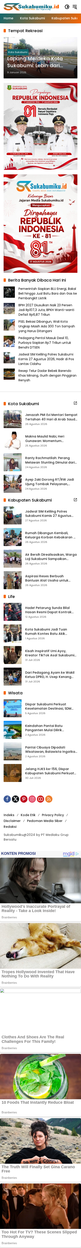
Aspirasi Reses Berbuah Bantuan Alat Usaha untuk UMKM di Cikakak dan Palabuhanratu (46, 578)
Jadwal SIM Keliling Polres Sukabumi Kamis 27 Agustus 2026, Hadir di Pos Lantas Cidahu (46, 359)
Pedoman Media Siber (45, 821)
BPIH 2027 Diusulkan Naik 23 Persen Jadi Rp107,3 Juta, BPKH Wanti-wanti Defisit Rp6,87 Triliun (46, 310)
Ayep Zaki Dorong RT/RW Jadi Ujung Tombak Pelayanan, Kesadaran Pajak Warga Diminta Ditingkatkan (49, 481)
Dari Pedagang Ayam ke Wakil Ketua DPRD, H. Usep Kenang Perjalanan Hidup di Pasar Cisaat (49, 675)
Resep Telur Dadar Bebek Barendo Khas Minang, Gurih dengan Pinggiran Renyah (47, 375)
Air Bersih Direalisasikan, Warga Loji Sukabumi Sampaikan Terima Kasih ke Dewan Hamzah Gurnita (51, 557)
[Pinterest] (23, 799)
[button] (67, 6)
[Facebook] (7, 799)
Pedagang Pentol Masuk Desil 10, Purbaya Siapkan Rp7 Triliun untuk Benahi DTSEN (44, 343)
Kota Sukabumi (17, 52)
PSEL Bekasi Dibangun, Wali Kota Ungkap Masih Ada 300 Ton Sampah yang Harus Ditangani (46, 326)
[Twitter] (15, 799)
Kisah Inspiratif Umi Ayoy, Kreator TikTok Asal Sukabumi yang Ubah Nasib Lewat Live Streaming (49, 653)
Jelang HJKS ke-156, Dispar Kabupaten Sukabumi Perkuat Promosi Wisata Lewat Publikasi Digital (50, 771)
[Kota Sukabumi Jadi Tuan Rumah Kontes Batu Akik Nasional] (13, 633)
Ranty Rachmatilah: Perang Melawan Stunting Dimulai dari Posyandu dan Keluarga (50, 460)
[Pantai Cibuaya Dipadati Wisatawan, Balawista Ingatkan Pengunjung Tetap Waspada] (13, 751)
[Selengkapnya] (75, 403)
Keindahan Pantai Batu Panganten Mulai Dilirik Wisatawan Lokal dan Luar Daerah (46, 728)
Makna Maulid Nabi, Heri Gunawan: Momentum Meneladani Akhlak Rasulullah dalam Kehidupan (49, 438)
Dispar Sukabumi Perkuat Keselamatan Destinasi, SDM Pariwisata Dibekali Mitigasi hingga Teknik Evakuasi (48, 706)
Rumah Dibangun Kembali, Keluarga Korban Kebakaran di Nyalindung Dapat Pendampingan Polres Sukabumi (50, 535)
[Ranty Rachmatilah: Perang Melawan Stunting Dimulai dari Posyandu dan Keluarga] (13, 462)
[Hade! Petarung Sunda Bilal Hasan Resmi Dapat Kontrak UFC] (13, 612)
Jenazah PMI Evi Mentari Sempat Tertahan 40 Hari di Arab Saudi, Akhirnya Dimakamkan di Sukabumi (51, 417)
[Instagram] (32, 799)
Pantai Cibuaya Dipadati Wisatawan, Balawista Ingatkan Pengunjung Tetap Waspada (51, 749)
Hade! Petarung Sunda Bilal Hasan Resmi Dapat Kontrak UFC (48, 610)
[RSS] (48, 799)
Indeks (9, 815)
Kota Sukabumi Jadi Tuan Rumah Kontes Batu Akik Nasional (46, 631)
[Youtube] (40, 799)
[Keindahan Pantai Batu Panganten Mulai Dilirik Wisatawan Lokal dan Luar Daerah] (13, 730)
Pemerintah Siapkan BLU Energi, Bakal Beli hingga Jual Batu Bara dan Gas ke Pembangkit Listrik (47, 293)
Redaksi (10, 826)
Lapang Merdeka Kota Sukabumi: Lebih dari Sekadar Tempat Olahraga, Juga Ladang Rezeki (37, 62)
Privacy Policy (53, 815)
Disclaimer (12, 821)
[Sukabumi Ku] (32, 6)
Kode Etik (28, 815)
